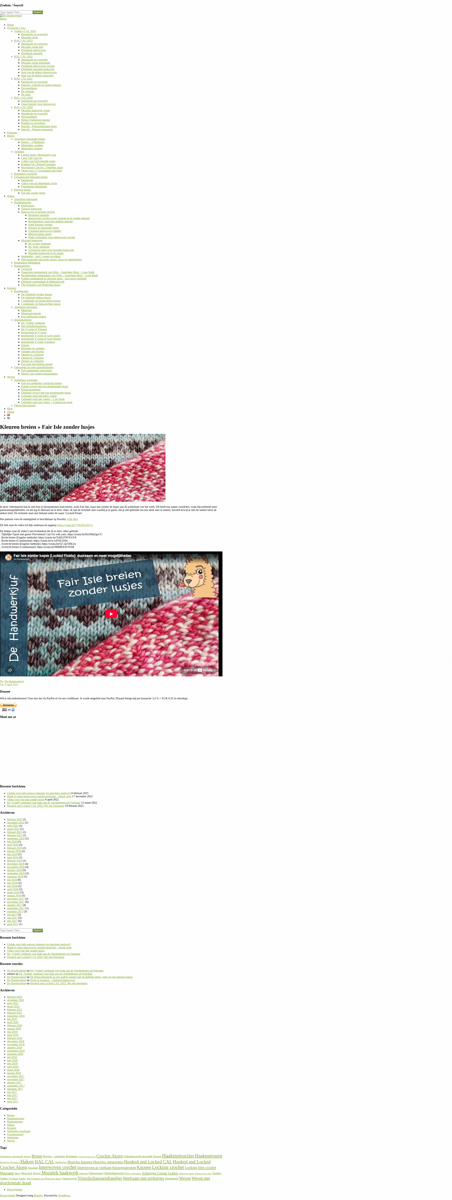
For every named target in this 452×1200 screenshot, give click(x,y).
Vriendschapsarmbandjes (100, 1178)
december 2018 (15, 863)
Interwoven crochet (58, 1167)
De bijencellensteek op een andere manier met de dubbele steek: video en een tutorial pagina (81, 976)
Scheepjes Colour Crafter (160, 1173)
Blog (10, 408)
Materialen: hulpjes (31, 148)
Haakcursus (27, 205)
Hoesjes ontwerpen (108, 1162)
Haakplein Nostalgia (10, 1162)
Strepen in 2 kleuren (32, 354)
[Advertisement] (106, 753)
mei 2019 (12, 854)
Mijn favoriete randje (40, 234)
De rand (25, 94)
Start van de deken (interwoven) (39, 72)
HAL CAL (44, 1161)
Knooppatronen (23, 319)
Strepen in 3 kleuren (32, 357)
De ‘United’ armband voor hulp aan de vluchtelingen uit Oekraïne (43, 802)
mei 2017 (12, 920)
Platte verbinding (133, 1173)
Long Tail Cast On (31, 157)
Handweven (61, 1162)
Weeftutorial (171, 1178)
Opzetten (19, 151)
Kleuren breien (22, 189)
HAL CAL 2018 (23, 107)
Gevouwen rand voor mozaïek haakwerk (51, 249)
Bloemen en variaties (32, 348)
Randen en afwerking (33, 123)
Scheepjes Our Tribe (203, 1174)
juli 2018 (12, 879)
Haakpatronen (22, 265)
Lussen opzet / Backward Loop (38, 154)
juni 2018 (12, 882)
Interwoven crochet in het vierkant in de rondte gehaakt (59, 218)
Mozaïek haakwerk (32, 240)
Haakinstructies (22, 202)
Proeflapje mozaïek (32, 53)
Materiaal (26, 310)
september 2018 (16, 873)
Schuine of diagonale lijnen (43, 227)
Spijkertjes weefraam (25, 380)
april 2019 (12, 857)
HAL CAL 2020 (23, 97)
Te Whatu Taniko (17, 1178)
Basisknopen (21, 291)
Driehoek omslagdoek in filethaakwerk (42, 281)
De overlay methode (39, 243)
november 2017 (16, 901)
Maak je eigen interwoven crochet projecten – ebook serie (39, 796)
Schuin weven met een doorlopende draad (44, 386)
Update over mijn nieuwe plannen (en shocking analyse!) (39, 793)
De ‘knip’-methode (38, 246)
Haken (10, 196)
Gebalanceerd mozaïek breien (142, 1156)
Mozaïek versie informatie (35, 62)
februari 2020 (14, 847)
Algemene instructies (25, 307)
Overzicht (26, 269)
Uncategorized (15, 1134)
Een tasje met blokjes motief (36, 364)
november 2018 (16, 867)
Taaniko (216, 1173)
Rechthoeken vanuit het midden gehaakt (50, 221)
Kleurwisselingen (31, 389)
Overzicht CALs (16, 27)
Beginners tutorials (38, 215)
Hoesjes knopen (80, 1162)
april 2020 (12, 844)
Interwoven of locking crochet (38, 211)
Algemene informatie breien (29, 138)
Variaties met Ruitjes (32, 351)
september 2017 (16, 908)
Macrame (7, 1173)
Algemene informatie (26, 199)
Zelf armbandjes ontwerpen (36, 370)
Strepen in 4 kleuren (32, 361)
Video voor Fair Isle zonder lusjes (25, 799)
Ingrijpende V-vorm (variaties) (38, 341)
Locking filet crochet (200, 1167)
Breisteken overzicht (25, 173)
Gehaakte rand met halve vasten (39, 395)
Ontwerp (83, 1173)
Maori (17, 1173)
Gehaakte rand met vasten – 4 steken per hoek (46, 402)
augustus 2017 (15, 911)
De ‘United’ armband (33, 322)
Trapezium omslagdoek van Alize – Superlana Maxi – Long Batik (57, 272)
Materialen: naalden (32, 145)
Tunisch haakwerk (31, 208)
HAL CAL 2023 (23, 40)
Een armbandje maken (33, 316)
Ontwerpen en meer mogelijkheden (33, 367)
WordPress (64, 1195)
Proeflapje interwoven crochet (38, 66)
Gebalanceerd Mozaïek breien (30, 177)
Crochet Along (109, 1155)
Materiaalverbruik (31, 313)
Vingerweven (69, 1178)
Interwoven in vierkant (94, 1167)
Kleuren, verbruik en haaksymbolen (41, 85)
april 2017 (12, 924)
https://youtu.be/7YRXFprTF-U (75, 525)
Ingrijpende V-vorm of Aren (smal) (40, 335)
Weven (11, 376)
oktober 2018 (14, 870)
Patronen (12, 132)
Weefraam (12, 1137)
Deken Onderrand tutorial (35, 119)
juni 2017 (12, 917)
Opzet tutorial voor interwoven (38, 104)
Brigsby (38, 1195)
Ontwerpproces (113, 1173)
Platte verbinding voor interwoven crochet (51, 237)
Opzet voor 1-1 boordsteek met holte (41, 170)
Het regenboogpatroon (33, 326)
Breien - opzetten (54, 1156)
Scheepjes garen (186, 1173)
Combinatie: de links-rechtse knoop (41, 303)
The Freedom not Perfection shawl (43, 1178)
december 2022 (15, 822)
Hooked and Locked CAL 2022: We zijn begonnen (35, 805)
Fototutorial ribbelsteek (34, 186)
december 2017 (15, 898)
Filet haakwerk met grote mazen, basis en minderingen (51, 259)
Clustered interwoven (87, 1157)
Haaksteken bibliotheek (27, 262)
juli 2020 (12, 841)
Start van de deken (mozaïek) (37, 75)
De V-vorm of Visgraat (34, 329)
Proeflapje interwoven (33, 50)
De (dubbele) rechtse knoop (36, 294)
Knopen (11, 288)
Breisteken (72, 1156)
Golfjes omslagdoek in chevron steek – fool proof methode (54, 278)
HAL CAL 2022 (23, 56)
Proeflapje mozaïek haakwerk (37, 69)
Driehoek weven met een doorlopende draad (46, 392)
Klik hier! (72, 519)
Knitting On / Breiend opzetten (38, 164)
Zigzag (25, 345)
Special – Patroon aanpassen (37, 129)
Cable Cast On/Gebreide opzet (38, 161)
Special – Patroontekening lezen (39, 126)
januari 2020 (14, 851)
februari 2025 (14, 819)
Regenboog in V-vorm (33, 332)
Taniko (4, 1178)
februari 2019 (14, 860)
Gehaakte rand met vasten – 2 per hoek (43, 399)
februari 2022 (14, 832)
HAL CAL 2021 (23, 78)
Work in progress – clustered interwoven (52, 980)
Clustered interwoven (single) (44, 230)
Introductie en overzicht (34, 34)
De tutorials (27, 91)
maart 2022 (13, 828)
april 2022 (12, 825)
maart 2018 (13, 892)
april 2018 (12, 889)
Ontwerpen (96, 1173)
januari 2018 (14, 895)
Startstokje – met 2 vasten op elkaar (41, 256)
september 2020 (16, 838)
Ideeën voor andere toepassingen (39, 373)
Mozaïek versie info (32, 46)
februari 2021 (14, 835)
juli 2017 (12, 914)
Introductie (27, 180)
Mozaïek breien (31, 1173)
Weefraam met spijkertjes (143, 1178)
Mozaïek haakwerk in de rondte (46, 253)
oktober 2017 (14, 905)
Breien (10, 135)
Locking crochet (168, 1167)
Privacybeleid (14, 1189)
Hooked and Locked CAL (148, 1161)
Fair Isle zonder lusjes (33, 192)
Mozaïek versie (29, 37)
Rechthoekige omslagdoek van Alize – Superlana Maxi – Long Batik (59, 275)
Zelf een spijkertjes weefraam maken (41, 383)
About (10, 411)
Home (10, 24)
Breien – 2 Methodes (32, 142)
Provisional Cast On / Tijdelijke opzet (42, 167)
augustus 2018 (15, 876)
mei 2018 (12, 886)
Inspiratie (33, 1168)
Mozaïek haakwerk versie (35, 110)
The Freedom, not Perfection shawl (40, 284)
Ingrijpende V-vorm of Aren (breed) (41, 338)
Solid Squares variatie (40, 224)
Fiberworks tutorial (24, 405)
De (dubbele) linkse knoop (36, 297)
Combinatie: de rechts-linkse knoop (41, 300)
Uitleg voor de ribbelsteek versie (39, 183)
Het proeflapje (29, 88)
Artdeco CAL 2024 (25, 31)
